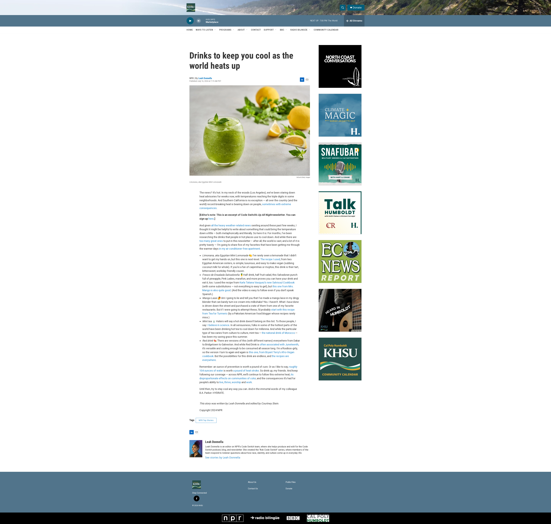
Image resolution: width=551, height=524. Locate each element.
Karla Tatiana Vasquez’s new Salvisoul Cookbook (267, 282)
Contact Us (253, 489)
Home (190, 30)
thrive (227, 382)
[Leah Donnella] (195, 448)
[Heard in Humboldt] (340, 310)
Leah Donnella (205, 78)
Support (269, 30)
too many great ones (211, 240)
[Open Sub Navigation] (215, 30)
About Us (252, 482)
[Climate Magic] (340, 115)
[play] (190, 21)
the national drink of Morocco (278, 332)
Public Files (291, 482)
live (221, 382)
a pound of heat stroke (246, 370)
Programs (225, 30)
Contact (256, 30)
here (211, 218)
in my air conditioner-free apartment (239, 248)
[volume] (198, 21)
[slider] (203, 20)
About (241, 30)
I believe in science (218, 325)
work (249, 382)
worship (236, 382)
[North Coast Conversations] (340, 66)
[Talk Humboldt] (340, 212)
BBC (282, 30)
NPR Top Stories (206, 420)
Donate (357, 7)
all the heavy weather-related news (231, 225)
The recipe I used (270, 259)
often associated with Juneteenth (279, 344)
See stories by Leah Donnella (222, 457)
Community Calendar (326, 30)
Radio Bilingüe (298, 30)
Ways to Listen (204, 30)
